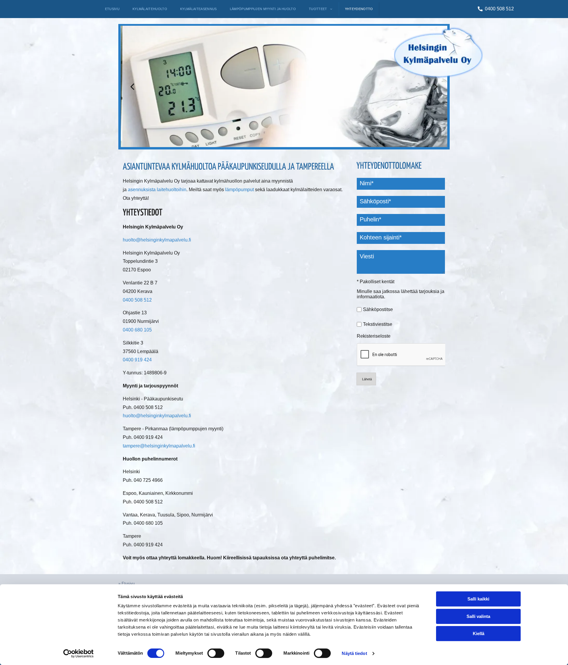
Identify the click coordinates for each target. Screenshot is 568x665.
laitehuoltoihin (171, 189)
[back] (132, 86)
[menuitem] (112, 9)
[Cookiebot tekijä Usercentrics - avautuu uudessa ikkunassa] (78, 653)
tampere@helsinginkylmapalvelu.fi (159, 445)
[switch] (215, 653)
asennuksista (142, 189)
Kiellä (478, 633)
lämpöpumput (239, 189)
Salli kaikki (478, 598)
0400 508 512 (499, 8)
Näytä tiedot (354, 653)
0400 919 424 (137, 359)
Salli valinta (478, 616)
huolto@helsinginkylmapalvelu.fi (157, 239)
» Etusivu (126, 583)
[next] (435, 86)
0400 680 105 (137, 329)
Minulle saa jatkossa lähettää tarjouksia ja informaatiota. (400, 294)
